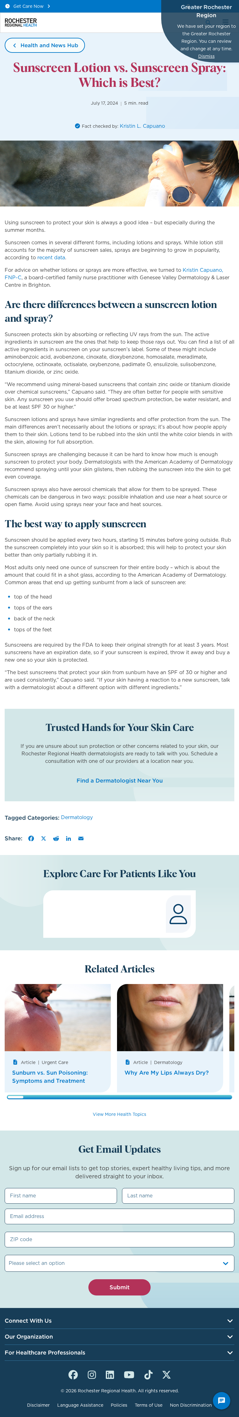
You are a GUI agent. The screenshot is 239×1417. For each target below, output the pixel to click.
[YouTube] (129, 1373)
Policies (119, 1405)
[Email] (81, 838)
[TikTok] (148, 1373)
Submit (119, 1287)
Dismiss (206, 56)
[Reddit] (56, 838)
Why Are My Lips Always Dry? (166, 1072)
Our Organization (29, 1336)
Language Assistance (80, 1405)
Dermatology (77, 817)
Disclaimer (38, 1405)
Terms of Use (148, 1405)
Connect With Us (28, 1320)
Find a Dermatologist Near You (120, 780)
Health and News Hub (49, 45)
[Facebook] (31, 838)
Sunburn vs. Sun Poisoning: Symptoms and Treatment (50, 1076)
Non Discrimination (191, 1405)
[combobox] (9, 1263)
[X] (43, 838)
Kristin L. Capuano (142, 126)
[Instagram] (92, 1373)
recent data (51, 258)
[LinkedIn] (68, 838)
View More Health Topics (119, 1114)
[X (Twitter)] (166, 1373)
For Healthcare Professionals (45, 1352)
